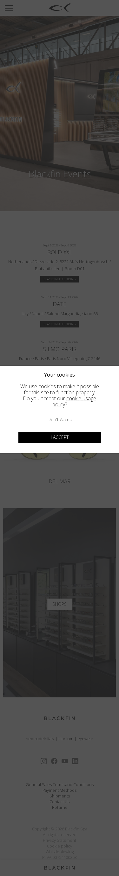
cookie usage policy (74, 401)
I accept (60, 437)
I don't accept (59, 419)
